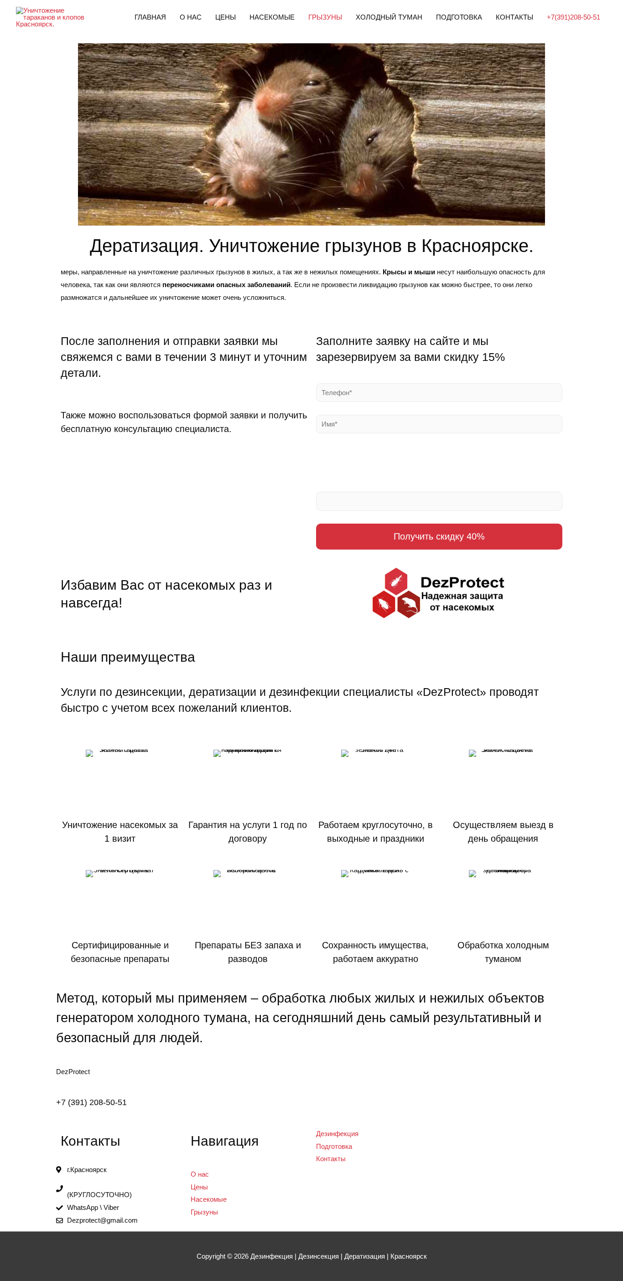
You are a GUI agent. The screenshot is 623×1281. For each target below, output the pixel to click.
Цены (225, 17)
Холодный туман (389, 17)
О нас (191, 17)
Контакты (514, 17)
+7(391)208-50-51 (573, 17)
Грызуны (325, 17)
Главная (150, 17)
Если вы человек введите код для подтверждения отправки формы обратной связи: (438, 468)
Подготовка (459, 17)
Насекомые (272, 17)
